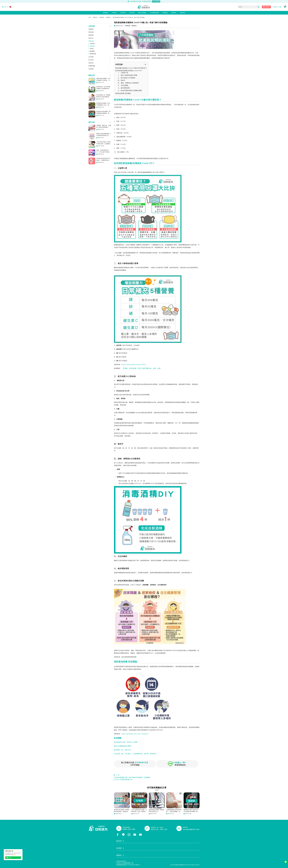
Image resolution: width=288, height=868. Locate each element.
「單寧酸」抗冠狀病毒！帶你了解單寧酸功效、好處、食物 (141, 368)
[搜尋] (258, 7)
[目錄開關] (145, 64)
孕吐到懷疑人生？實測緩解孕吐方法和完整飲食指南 (103, 96)
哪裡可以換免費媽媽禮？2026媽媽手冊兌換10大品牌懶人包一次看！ (103, 134)
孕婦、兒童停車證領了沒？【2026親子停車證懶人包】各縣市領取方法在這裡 (103, 151)
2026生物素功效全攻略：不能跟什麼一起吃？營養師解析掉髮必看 (139, 810)
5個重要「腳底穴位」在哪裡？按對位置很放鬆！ (103, 126)
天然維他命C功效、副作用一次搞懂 (126, 742)
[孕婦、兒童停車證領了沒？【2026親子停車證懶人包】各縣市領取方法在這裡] (91, 152)
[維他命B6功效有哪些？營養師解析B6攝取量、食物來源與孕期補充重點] (91, 114)
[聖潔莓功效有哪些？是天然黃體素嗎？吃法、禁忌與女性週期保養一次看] (91, 105)
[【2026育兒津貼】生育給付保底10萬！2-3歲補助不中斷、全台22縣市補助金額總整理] (91, 144)
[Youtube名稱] (140, 834)
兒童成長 (92, 43)
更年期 (91, 48)
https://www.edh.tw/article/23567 (134, 364)
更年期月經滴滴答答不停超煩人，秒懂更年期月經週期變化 (103, 159)
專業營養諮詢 (180, 764)
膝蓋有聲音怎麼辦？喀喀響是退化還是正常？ (156, 810)
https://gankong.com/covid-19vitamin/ (135, 734)
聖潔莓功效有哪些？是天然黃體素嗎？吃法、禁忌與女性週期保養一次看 (103, 104)
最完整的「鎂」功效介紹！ (123, 750)
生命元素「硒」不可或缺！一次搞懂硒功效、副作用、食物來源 (135, 753)
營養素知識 (93, 53)
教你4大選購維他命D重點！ (123, 746)
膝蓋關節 (92, 51)
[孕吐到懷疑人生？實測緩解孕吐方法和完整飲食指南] (91, 97)
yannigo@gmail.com (191, 829)
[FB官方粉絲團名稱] (117, 834)
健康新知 (108, 17)
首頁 (89, 17)
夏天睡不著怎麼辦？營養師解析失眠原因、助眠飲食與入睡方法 (121, 810)
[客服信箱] (134, 834)
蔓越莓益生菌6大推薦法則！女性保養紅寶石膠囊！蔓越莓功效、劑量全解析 (191, 810)
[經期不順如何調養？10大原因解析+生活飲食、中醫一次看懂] (91, 81)
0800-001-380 (129, 829)
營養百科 (95, 17)
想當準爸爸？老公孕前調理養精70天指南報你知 (103, 87)
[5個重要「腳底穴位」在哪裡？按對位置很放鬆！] (91, 128)
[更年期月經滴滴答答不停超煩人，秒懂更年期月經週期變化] (91, 161)
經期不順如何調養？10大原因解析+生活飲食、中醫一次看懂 (103, 79)
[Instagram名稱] (129, 834)
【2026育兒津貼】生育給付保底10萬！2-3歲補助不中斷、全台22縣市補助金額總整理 (103, 143)
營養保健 (102, 17)
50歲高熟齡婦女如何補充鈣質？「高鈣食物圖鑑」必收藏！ (174, 810)
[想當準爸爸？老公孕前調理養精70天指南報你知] (91, 89)
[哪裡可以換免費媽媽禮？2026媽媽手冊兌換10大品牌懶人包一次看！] (91, 136)
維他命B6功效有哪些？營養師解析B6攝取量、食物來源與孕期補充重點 (103, 112)
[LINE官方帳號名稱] (123, 834)
